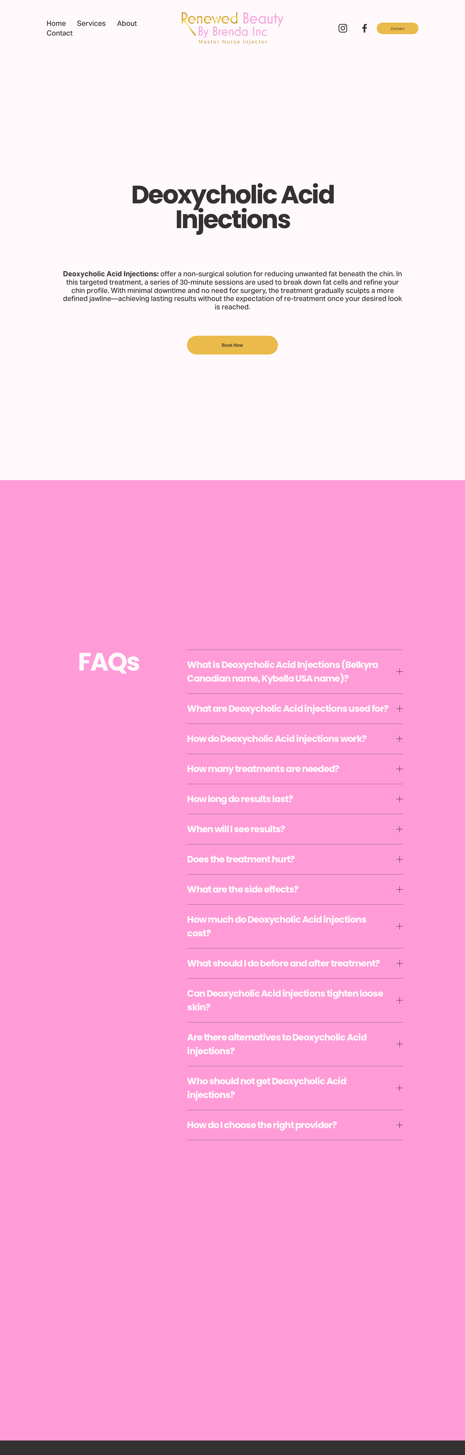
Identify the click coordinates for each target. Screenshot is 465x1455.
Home (56, 23)
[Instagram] (342, 28)
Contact (60, 33)
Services (91, 23)
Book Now (232, 345)
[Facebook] (364, 28)
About (127, 23)
